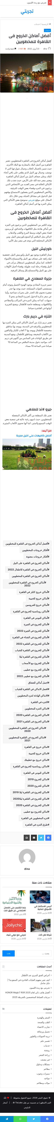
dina (45, 49)
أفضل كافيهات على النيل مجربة (34, 435)
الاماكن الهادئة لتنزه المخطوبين (32, 695)
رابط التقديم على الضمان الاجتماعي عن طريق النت (15, 909)
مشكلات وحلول (43, 1064)
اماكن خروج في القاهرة (36, 746)
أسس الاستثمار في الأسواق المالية (43, 907)
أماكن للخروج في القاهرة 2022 (32, 643)
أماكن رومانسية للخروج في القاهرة (30, 611)
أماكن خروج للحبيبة (38, 598)
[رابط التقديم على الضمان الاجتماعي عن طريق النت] (14, 897)
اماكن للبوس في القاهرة (36, 772)
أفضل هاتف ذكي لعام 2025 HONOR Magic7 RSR (27, 992)
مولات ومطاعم (43, 1083)
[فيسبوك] (48, 838)
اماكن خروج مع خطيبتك (36, 759)
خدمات (37, 24)
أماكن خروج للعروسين (37, 604)
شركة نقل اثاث (45, 935)
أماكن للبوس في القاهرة (36, 617)
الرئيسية (45, 24)
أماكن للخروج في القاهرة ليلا (33, 656)
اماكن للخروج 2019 (38, 779)
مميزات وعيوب (43, 1073)
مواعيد (47, 1078)
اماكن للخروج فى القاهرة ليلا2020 (30, 798)
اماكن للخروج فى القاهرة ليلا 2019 (30, 792)
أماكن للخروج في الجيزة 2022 (32, 630)
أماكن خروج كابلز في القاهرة (33, 591)
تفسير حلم (45, 1041)
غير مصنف (45, 1059)
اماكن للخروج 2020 (37, 785)
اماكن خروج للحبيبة (38, 753)
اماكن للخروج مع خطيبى (36, 811)
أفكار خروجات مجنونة (37, 556)
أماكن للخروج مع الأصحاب (35, 663)
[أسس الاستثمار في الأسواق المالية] (40, 897)
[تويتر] (41, 838)
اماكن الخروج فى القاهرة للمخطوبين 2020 (27, 729)
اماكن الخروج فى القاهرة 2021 (32, 721)
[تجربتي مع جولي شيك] (14, 925)
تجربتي (31, 199)
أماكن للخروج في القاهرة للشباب (31, 650)
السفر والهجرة (43, 1017)
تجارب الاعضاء (43, 1027)
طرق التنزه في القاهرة (36, 824)
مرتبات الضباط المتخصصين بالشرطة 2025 (31, 997)
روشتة (47, 1050)
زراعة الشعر (44, 1055)
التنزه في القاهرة (39, 702)
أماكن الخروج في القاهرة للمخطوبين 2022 (27, 584)
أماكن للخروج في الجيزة (36, 624)
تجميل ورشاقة (43, 1031)
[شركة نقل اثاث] (40, 925)
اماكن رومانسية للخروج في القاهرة (30, 766)
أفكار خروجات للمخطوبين (35, 550)
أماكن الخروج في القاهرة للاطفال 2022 (28, 569)
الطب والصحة (44, 1022)
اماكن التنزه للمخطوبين (36, 708)
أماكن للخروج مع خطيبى (36, 669)
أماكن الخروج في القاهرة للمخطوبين (30, 575)
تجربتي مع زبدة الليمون (40, 988)
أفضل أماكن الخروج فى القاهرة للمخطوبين (27, 543)
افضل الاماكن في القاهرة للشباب (31, 689)
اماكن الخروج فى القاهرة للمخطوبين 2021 (27, 739)
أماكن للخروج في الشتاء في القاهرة (30, 637)
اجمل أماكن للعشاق (38, 682)
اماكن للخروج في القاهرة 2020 (32, 805)
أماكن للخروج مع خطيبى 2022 (32, 676)
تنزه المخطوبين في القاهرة (34, 818)
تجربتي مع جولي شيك (16, 935)
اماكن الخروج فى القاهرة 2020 (32, 714)
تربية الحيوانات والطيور (40, 1036)
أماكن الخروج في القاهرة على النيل (30, 563)
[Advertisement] (27, 127)
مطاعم (47, 1069)
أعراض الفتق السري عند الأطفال (35, 975)
